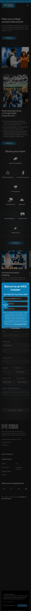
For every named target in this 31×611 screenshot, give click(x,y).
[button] (5, 305)
